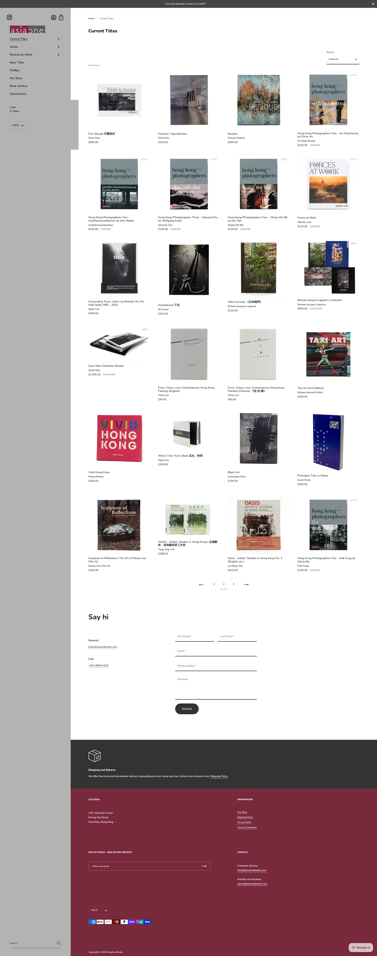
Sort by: (330, 52)
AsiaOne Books (115, 952)
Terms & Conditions (247, 827)
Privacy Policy (244, 822)
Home (91, 18)
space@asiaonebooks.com (252, 884)
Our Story (242, 812)
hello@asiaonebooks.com (102, 647)
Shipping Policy (219, 776)
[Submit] (59, 943)
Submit (187, 709)
